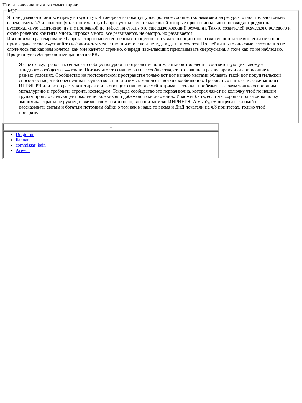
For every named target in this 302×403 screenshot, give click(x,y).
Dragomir (25, 134)
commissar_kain (31, 145)
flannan (22, 139)
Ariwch (23, 150)
